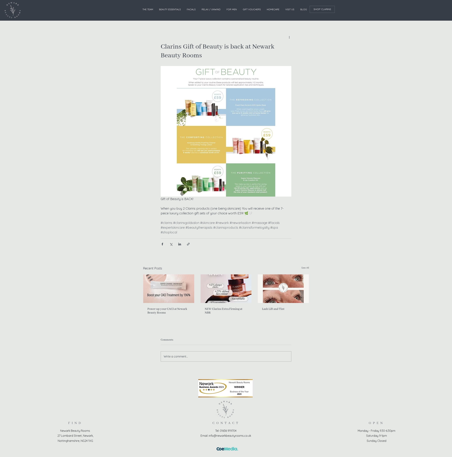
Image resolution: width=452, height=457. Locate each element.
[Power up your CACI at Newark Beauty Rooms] (168, 288)
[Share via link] (188, 244)
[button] (170, 9)
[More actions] (289, 37)
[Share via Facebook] (162, 244)
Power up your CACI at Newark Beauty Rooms (167, 311)
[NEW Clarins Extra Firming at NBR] (226, 288)
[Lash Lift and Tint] (283, 288)
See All (305, 267)
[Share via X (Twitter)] (171, 244)
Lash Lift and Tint (273, 309)
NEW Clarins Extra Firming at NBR (223, 311)
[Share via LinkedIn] (179, 244)
